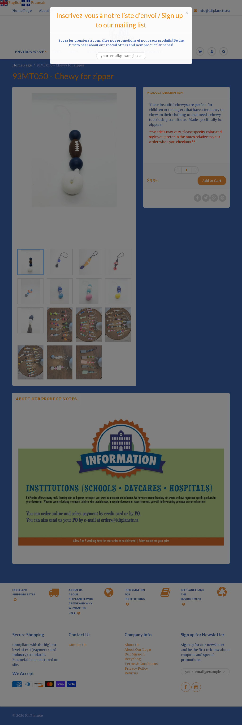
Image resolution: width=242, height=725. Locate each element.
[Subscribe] (140, 56)
